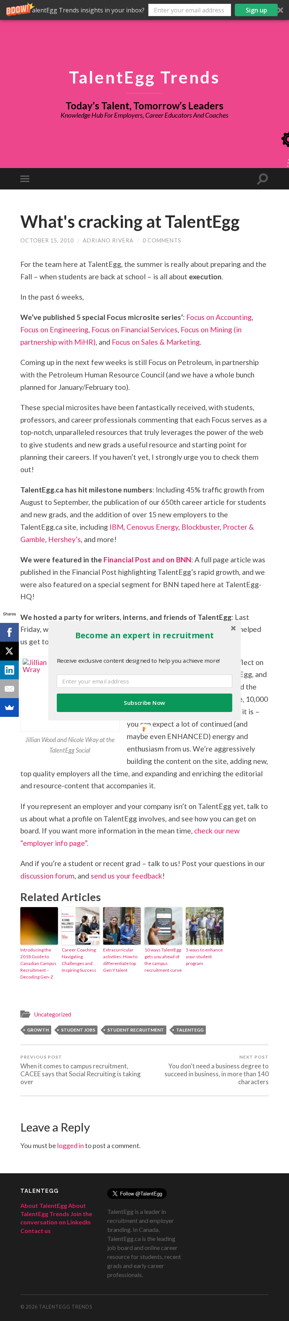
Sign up (256, 10)
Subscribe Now (144, 702)
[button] (144, 10)
